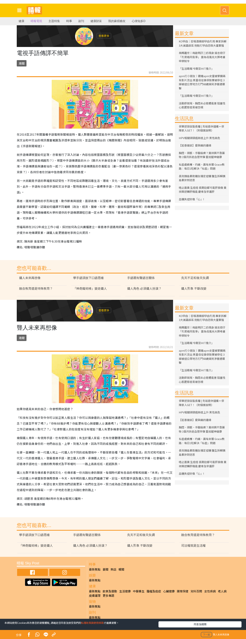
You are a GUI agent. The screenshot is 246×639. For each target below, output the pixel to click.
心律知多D (139, 21)
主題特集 (54, 21)
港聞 (22, 63)
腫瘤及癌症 (154, 591)
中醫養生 (138, 591)
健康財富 (96, 21)
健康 (21, 21)
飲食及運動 (110, 591)
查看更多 (104, 36)
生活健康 (125, 591)
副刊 (81, 21)
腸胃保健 (182, 591)
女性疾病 (210, 591)
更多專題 (108, 595)
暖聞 (121, 569)
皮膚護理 (94, 595)
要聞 (105, 569)
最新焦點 (94, 569)
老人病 (222, 591)
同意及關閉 (200, 624)
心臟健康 (169, 591)
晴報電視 (36, 21)
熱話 (113, 569)
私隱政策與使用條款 (92, 623)
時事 (69, 21)
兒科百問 (196, 591)
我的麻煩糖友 (117, 21)
